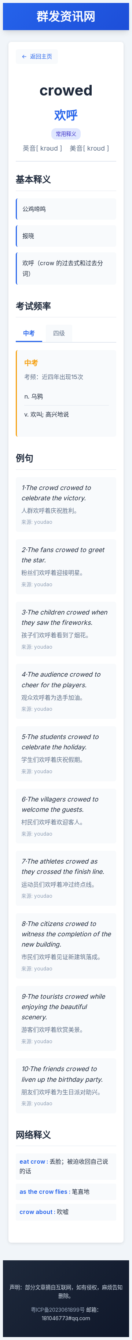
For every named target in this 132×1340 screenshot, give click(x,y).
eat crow (33, 1161)
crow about (36, 1211)
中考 (29, 333)
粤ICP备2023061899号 (58, 1310)
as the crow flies (44, 1191)
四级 (59, 333)
